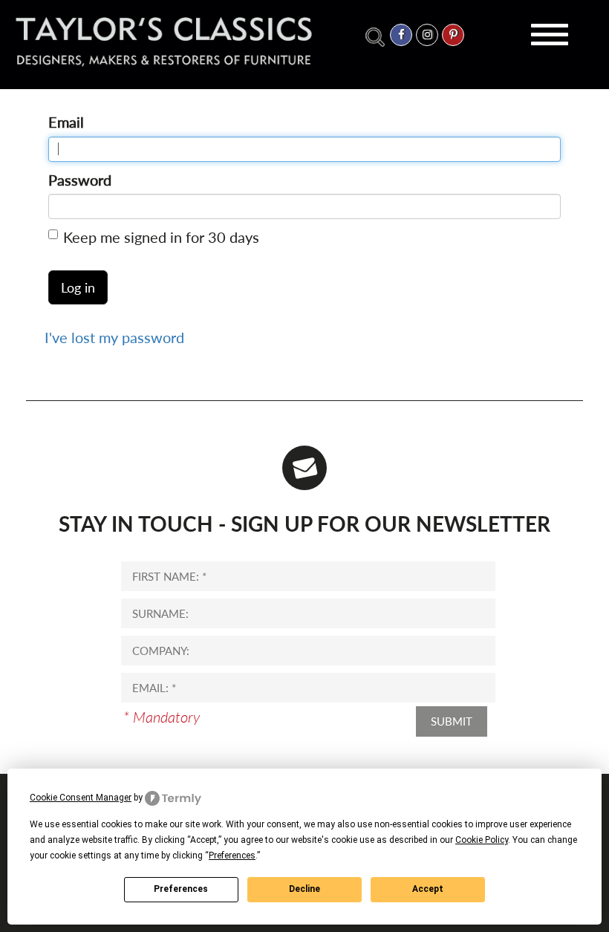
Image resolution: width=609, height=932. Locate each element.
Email (66, 122)
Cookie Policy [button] (481, 840)
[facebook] (401, 35)
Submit (451, 721)
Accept (427, 889)
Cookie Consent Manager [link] (80, 797)
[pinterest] (453, 35)
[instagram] (427, 35)
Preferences (181, 889)
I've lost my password (114, 337)
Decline (304, 889)
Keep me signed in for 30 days (161, 237)
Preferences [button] (232, 855)
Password (79, 180)
